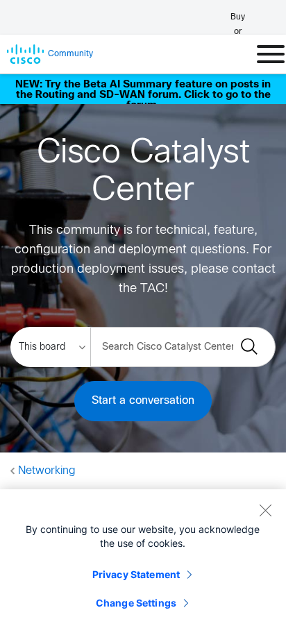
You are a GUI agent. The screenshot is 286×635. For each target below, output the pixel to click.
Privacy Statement (136, 574)
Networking (47, 471)
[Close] (265, 510)
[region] (143, 562)
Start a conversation (143, 401)
